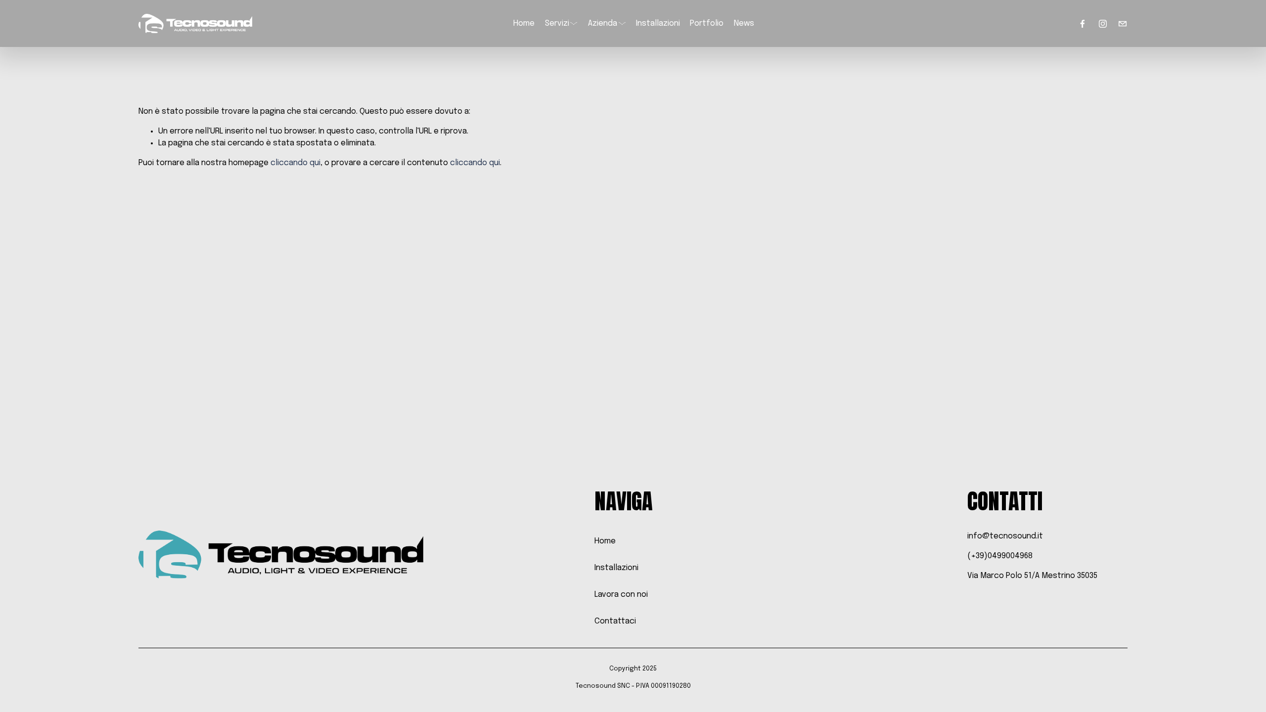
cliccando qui (295, 163)
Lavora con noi (621, 594)
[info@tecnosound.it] (1123, 24)
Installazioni (658, 23)
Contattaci (615, 621)
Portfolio (706, 23)
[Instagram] (1103, 24)
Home (524, 23)
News (744, 23)
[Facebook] (1082, 24)
